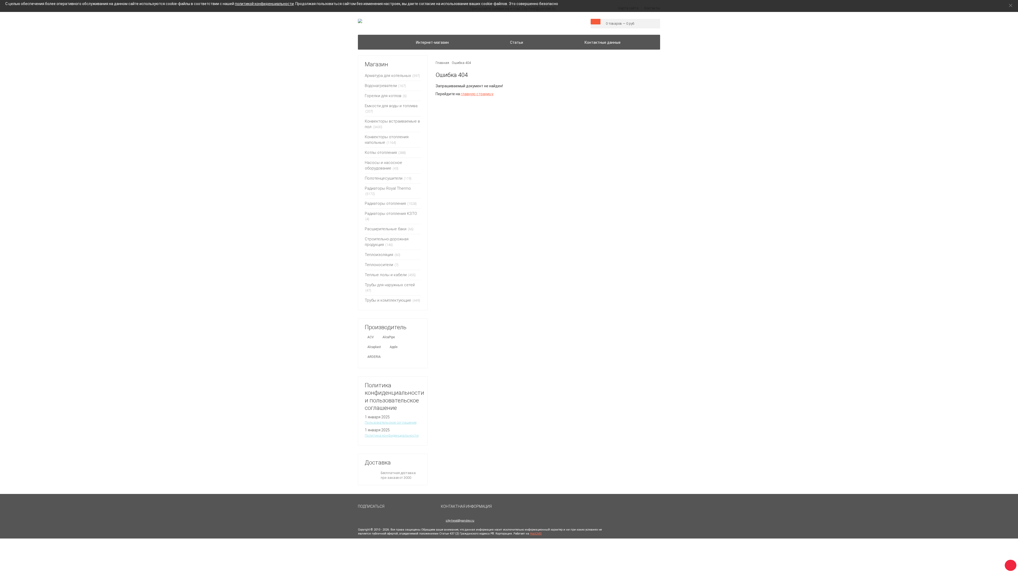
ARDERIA (374, 357)
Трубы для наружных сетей (390, 285)
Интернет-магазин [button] (432, 42)
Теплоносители (379, 264)
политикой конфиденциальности (264, 4)
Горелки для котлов (383, 95)
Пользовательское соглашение (390, 422)
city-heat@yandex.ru (460, 520)
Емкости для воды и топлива (391, 105)
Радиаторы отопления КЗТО (391, 213)
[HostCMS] (360, 21)
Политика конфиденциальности (392, 435)
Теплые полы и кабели (386, 274)
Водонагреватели (381, 85)
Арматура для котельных (388, 75)
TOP (1009, 564)
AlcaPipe (389, 337)
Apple (393, 347)
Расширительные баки (385, 229)
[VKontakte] (393, 508)
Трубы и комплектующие (388, 300)
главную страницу (477, 94)
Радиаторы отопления (385, 203)
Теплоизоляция (379, 254)
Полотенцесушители (383, 178)
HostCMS (536, 533)
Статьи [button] (516, 42)
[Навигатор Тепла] (368, 39)
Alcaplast (374, 347)
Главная (442, 63)
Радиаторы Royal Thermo (388, 188)
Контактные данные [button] (603, 42)
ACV (370, 337)
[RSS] (406, 508)
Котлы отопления (381, 152)
